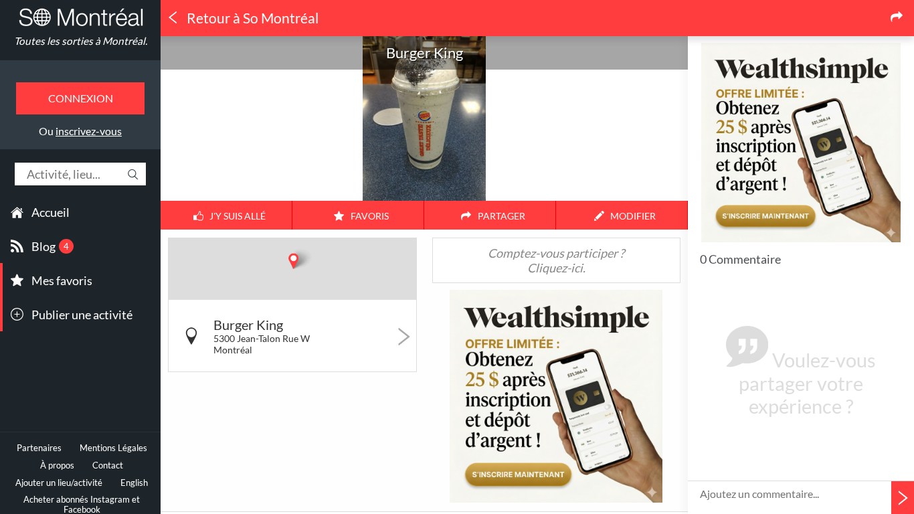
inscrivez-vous (89, 130)
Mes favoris (61, 280)
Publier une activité (81, 314)
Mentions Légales (113, 448)
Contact (107, 465)
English (134, 483)
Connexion (80, 98)
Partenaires (39, 448)
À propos (57, 465)
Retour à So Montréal (251, 18)
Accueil (50, 212)
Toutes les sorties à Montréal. (80, 41)
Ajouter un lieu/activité (58, 483)
